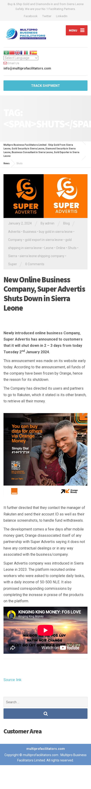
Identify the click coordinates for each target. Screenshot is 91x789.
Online (60, 248)
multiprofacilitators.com (45, 749)
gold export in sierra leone (44, 240)
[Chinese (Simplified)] (12, 52)
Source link (12, 680)
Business (29, 232)
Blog (66, 223)
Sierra (12, 256)
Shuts (72, 248)
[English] (17, 52)
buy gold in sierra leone (56, 232)
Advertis (14, 232)
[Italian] (29, 52)
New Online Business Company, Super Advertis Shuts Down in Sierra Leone (44, 294)
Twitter (46, 16)
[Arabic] (6, 52)
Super (12, 264)
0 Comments (34, 264)
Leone (48, 248)
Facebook (31, 16)
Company (15, 240)
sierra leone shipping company (42, 256)
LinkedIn (61, 16)
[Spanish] (34, 52)
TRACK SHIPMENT (45, 86)
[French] (23, 52)
